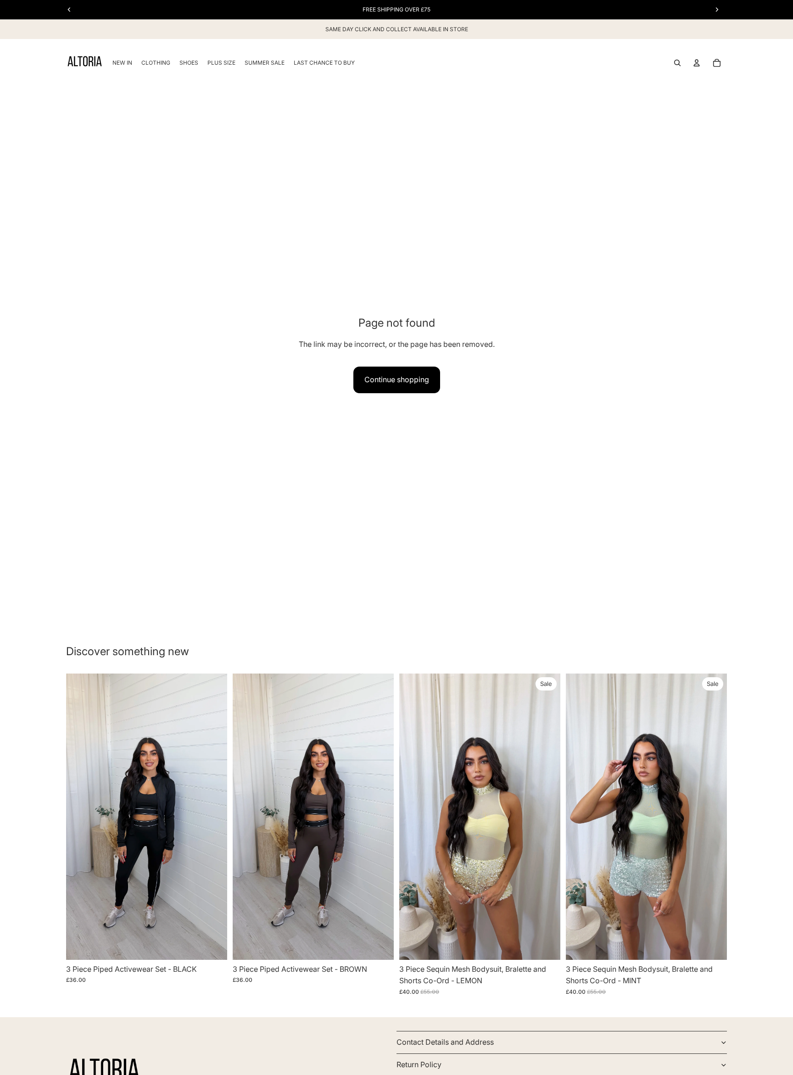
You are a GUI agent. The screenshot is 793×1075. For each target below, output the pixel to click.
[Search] (677, 63)
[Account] (697, 63)
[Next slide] (213, 817)
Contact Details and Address (445, 1042)
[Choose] (213, 945)
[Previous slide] (80, 817)
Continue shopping (396, 379)
